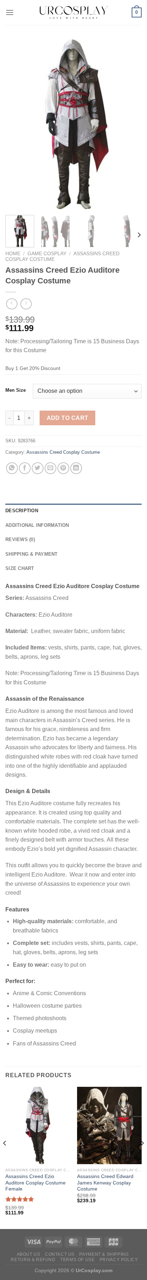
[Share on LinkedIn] (76, 468)
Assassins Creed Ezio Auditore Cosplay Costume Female (35, 1183)
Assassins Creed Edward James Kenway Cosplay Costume (105, 1183)
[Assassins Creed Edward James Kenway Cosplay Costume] (109, 1125)
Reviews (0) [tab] (20, 539)
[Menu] (9, 12)
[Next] (129, 124)
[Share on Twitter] (38, 468)
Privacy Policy (119, 1259)
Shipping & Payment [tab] (31, 554)
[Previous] (17, 124)
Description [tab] (21, 510)
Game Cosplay (46, 253)
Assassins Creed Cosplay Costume (63, 452)
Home (12, 253)
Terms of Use (77, 1259)
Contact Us (60, 1254)
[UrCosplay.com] (73, 12)
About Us (28, 1254)
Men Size (15, 390)
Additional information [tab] (37, 525)
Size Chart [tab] (19, 568)
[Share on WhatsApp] (12, 468)
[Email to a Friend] (50, 468)
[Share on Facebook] (25, 468)
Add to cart (67, 418)
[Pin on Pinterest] (63, 468)
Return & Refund (33, 1259)
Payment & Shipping (103, 1254)
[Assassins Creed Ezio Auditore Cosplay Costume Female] (37, 1125)
